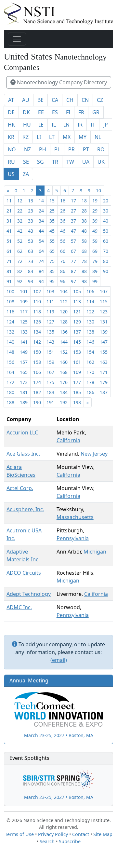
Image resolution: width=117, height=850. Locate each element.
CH (69, 99)
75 (52, 261)
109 (24, 301)
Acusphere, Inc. (25, 509)
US (11, 174)
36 (62, 221)
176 (64, 382)
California (68, 440)
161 (77, 362)
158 (37, 362)
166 (37, 372)
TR (55, 161)
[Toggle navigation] (17, 39)
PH (42, 149)
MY (82, 137)
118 (37, 311)
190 (37, 402)
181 (24, 392)
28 (84, 211)
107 (104, 291)
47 (73, 231)
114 (90, 301)
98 (84, 281)
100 (10, 291)
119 (50, 311)
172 (10, 382)
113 (77, 301)
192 (64, 402)
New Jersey (94, 453)
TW (70, 161)
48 (84, 231)
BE (40, 99)
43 (30, 231)
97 (73, 281)
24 (41, 211)
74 (41, 261)
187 (104, 392)
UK (101, 161)
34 (41, 221)
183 (50, 392)
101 (24, 291)
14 (41, 201)
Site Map (102, 834)
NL (98, 137)
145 (77, 342)
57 (73, 241)
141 (24, 342)
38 (84, 221)
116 (10, 311)
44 (41, 231)
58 (84, 241)
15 (52, 201)
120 (64, 311)
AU (25, 99)
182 (37, 392)
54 (41, 241)
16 (62, 201)
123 (104, 311)
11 (9, 201)
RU (11, 161)
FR (81, 112)
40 (105, 221)
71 (9, 261)
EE (41, 112)
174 (37, 382)
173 (24, 382)
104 (64, 291)
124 (10, 322)
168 (64, 372)
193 (77, 402)
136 (64, 332)
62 (19, 251)
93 (30, 281)
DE (11, 112)
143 (50, 342)
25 (52, 211)
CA (55, 99)
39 (95, 221)
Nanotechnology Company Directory (61, 82)
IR (80, 124)
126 (37, 322)
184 (64, 392)
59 (95, 241)
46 (62, 231)
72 (19, 261)
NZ (27, 149)
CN (85, 99)
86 (62, 271)
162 (90, 362)
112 (64, 301)
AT (11, 99)
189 (24, 402)
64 (41, 251)
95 (52, 281)
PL (57, 149)
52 (19, 241)
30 (105, 211)
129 (77, 322)
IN (67, 124)
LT (52, 137)
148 (10, 352)
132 (10, 332)
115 (104, 301)
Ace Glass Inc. (23, 453)
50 (105, 231)
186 (90, 392)
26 (62, 211)
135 (50, 332)
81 (9, 271)
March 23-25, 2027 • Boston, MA (58, 735)
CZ (100, 99)
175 (50, 382)
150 (37, 352)
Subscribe (70, 841)
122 (90, 311)
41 (9, 231)
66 (62, 251)
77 (73, 261)
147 (104, 342)
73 (30, 261)
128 (64, 322)
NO (12, 149)
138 (90, 332)
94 (41, 281)
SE (26, 161)
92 (19, 281)
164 (10, 372)
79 (95, 261)
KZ (25, 137)
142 (37, 342)
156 (10, 362)
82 (19, 271)
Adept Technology (28, 593)
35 (52, 221)
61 (9, 251)
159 (50, 362)
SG (40, 161)
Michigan (95, 551)
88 (84, 271)
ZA (26, 174)
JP (105, 124)
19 (95, 201)
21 (9, 211)
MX (67, 137)
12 (19, 201)
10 (98, 190)
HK (11, 124)
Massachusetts (75, 517)
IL (54, 124)
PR (71, 149)
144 (64, 342)
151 (50, 352)
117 (24, 311)
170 (90, 372)
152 (64, 352)
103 (50, 291)
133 (24, 332)
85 (52, 271)
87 (73, 271)
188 (10, 402)
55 (52, 241)
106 (90, 291)
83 (30, 271)
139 (104, 332)
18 (84, 201)
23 (30, 211)
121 (77, 311)
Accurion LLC (22, 432)
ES (55, 112)
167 (50, 372)
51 (9, 241)
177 (77, 382)
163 (104, 362)
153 (77, 352)
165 (24, 372)
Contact (80, 834)
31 (9, 221)
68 (84, 251)
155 (104, 352)
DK (26, 112)
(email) (58, 660)
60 (105, 241)
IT (93, 124)
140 (10, 342)
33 (30, 221)
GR (95, 112)
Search (47, 841)
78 (84, 261)
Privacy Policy (53, 834)
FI (68, 112)
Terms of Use (19, 834)
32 (19, 221)
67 (73, 251)
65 (52, 251)
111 (50, 301)
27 (73, 211)
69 (95, 251)
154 (90, 352)
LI (39, 137)
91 (9, 281)
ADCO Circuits (23, 572)
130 (90, 322)
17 (73, 201)
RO (101, 149)
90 (105, 271)
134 (37, 332)
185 (77, 392)
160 (64, 362)
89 (95, 271)
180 (10, 392)
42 (19, 231)
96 (62, 281)
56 (62, 241)
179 (104, 382)
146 (90, 342)
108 (10, 301)
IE (41, 124)
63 (30, 251)
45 (52, 231)
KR (11, 137)
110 (37, 301)
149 (24, 352)
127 (50, 322)
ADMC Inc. (19, 607)
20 (105, 201)
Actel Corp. (19, 488)
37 (73, 221)
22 (19, 211)
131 (104, 322)
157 (24, 362)
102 (37, 291)
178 (90, 382)
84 (41, 271)
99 (95, 281)
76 (62, 261)
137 (77, 332)
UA (85, 161)
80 (105, 261)
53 (30, 241)
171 (104, 372)
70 (105, 251)
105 (77, 291)
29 (95, 211)
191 (50, 402)
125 (24, 322)
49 (95, 231)
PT (86, 149)
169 (77, 372)
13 (30, 201)
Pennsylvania (73, 538)
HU (27, 124)
